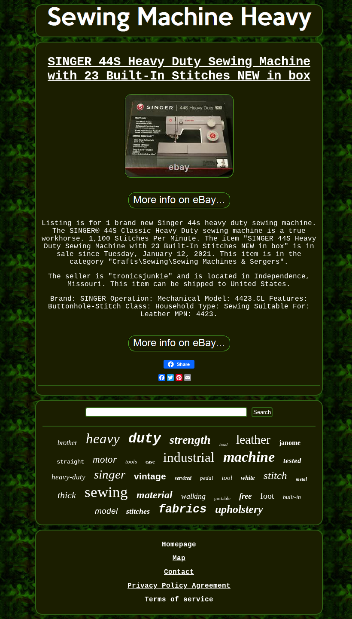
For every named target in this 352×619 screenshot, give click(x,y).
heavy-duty (68, 477)
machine (249, 457)
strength (190, 439)
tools (131, 461)
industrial (189, 457)
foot (267, 495)
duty (144, 439)
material (155, 494)
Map (179, 558)
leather (253, 439)
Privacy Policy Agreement (179, 586)
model (106, 510)
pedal (206, 478)
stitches (138, 511)
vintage (150, 476)
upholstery (239, 509)
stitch (275, 475)
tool (227, 477)
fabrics (182, 509)
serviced (183, 478)
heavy (103, 438)
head (223, 444)
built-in (292, 497)
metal (301, 479)
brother (67, 442)
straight (70, 461)
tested (292, 461)
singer (109, 474)
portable (222, 498)
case (150, 462)
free (245, 495)
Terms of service (179, 600)
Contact (179, 572)
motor (105, 459)
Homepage (179, 545)
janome (289, 442)
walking (193, 496)
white (248, 477)
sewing (106, 492)
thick (67, 495)
